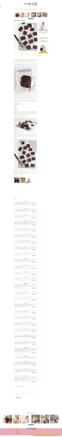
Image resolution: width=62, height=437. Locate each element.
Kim (25, 234)
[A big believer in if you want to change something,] (22, 14)
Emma (25, 228)
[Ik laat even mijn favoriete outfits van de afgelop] (33, 14)
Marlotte (25, 208)
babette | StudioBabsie (25, 240)
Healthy (19, 21)
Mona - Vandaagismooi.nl (26, 265)
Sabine (26, 322)
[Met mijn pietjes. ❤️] (39, 14)
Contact (17, 430)
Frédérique (25, 368)
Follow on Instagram (31, 18)
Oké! (58, 435)
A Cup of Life (31, 4)
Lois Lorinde (26, 215)
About (16, 429)
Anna (25, 246)
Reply (33, 217)
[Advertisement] (25, 190)
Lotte (26, 328)
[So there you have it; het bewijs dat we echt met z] (44, 14)
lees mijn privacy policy (54, 435)
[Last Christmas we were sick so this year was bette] (28, 14)
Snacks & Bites (23, 21)
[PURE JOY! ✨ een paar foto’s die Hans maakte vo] (17, 14)
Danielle (25, 310)
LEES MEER (43, 34)
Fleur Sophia (26, 316)
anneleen (25, 253)
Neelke (26, 341)
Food (16, 21)
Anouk (26, 277)
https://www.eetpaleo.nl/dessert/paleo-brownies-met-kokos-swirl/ (22, 351)
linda (25, 297)
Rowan (26, 334)
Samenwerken (17, 432)
